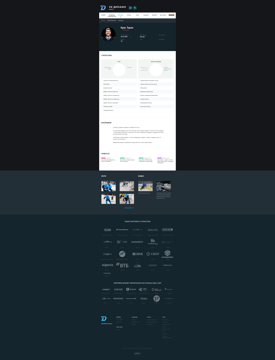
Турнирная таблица (151, 322)
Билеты (103, 15)
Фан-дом (118, 329)
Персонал (120, 20)
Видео (141, 176)
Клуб (137, 15)
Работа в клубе (166, 329)
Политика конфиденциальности (167, 336)
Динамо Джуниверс (135, 8)
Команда (120, 15)
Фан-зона (163, 15)
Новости (154, 15)
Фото (103, 176)
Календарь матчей (151, 319)
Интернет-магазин (106, 323)
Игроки (103, 20)
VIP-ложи (118, 322)
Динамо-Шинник (130, 8)
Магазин (146, 15)
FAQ (163, 331)
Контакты (164, 334)
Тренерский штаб (111, 20)
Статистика (150, 324)
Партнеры (164, 322)
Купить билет (119, 319)
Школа (164, 326)
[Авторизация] (162, 8)
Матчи (129, 15)
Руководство (165, 319)
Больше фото (129, 208)
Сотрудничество (166, 324)
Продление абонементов (112, 15)
